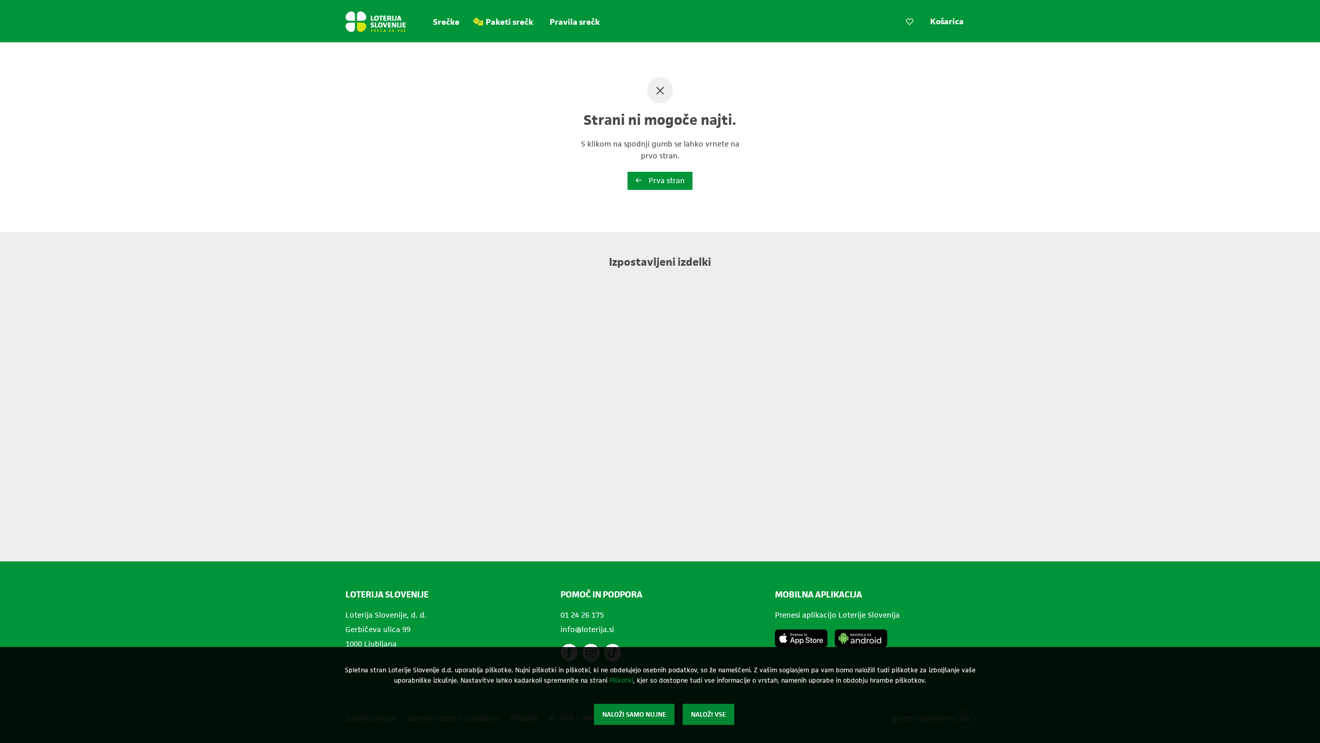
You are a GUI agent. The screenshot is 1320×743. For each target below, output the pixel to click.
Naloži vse (708, 714)
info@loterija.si (587, 629)
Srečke (446, 22)
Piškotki (621, 680)
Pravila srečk (575, 22)
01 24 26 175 (582, 615)
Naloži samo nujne (634, 714)
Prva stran (666, 180)
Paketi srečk (509, 22)
